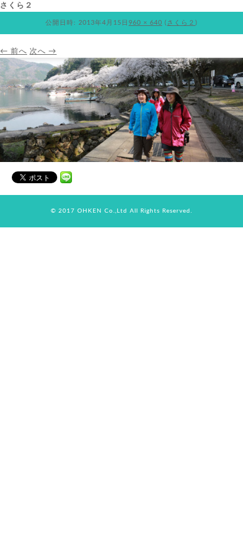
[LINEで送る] (66, 176)
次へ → (43, 51)
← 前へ (13, 51)
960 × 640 (145, 22)
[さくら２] (121, 160)
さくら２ (181, 22)
